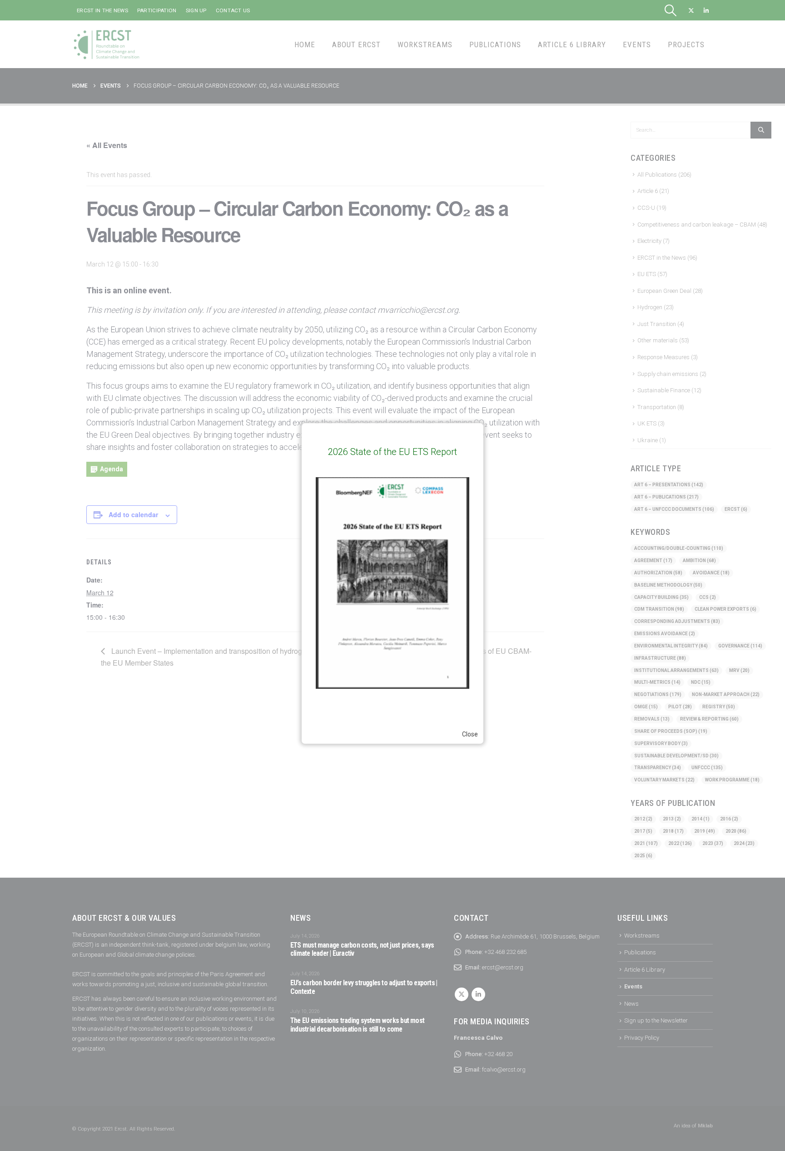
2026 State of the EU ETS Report (392, 451)
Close (470, 734)
